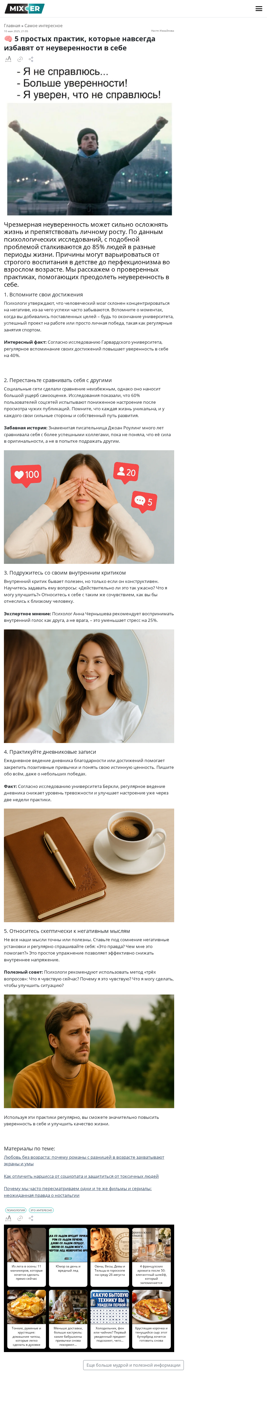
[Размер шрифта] (8, 59)
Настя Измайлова (162, 30)
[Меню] (259, 8)
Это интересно (41, 1210)
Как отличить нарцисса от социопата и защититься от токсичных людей (81, 1176)
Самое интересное (44, 25)
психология (16, 1210)
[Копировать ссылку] (20, 59)
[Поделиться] (31, 59)
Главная (12, 25)
